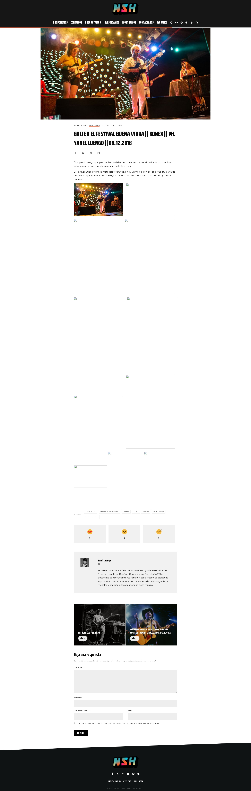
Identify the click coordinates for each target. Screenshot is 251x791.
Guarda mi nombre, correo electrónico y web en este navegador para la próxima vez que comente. (119, 723)
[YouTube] (176, 22)
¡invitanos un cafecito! (119, 781)
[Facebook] (112, 774)
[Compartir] (75, 153)
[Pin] (91, 153)
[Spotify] (181, 22)
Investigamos (111, 22)
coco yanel (91, 511)
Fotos (126, 511)
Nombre (78, 698)
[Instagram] (171, 22)
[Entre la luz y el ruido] (100, 625)
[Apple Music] (186, 22)
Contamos (76, 22)
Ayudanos (162, 22)
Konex (146, 511)
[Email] (98, 153)
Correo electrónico (82, 710)
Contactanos (146, 22)
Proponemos (60, 22)
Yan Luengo (159, 511)
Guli (136, 511)
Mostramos (129, 22)
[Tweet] (83, 153)
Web (129, 710)
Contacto (138, 781)
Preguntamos (93, 22)
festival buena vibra (110, 511)
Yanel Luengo (80, 125)
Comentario (79, 667)
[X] (117, 774)
